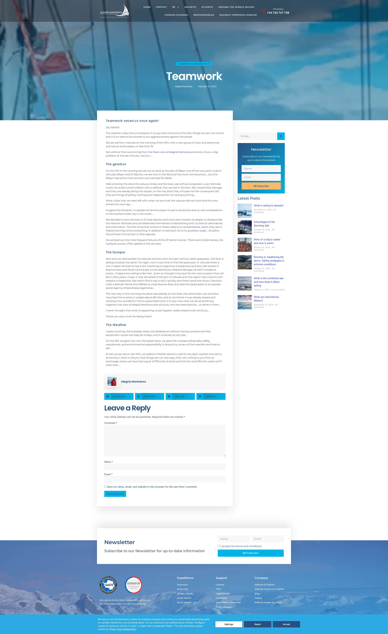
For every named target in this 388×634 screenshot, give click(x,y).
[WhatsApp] (264, 11)
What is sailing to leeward (268, 205)
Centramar (193, 227)
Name (108, 461)
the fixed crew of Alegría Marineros (169, 152)
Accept (286, 624)
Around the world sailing (236, 7)
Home (147, 7)
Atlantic (207, 7)
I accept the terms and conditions (241, 546)
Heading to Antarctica (194, 63)
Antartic (190, 7)
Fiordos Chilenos (176, 15)
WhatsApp (278, 9)
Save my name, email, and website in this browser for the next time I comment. (152, 486)
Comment (110, 422)
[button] (119, 396)
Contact (161, 7)
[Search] (281, 136)
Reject (257, 624)
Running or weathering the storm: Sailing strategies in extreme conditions (269, 260)
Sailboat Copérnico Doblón (238, 15)
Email (108, 474)
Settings (228, 624)
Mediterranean (203, 15)
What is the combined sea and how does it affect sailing (268, 282)
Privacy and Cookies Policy (122, 629)
